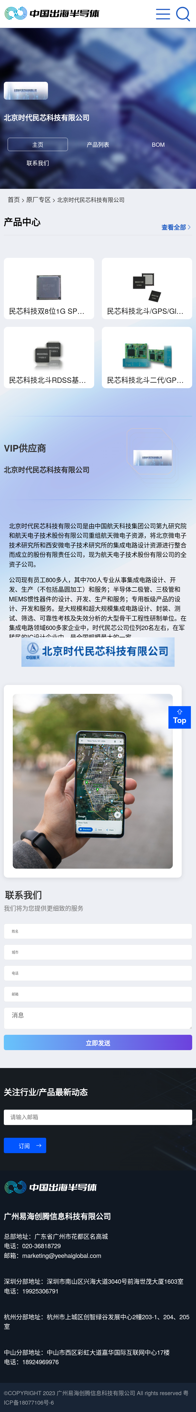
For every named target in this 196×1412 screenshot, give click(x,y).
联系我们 (38, 163)
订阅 (24, 1146)
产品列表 (98, 144)
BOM (158, 144)
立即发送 (98, 1043)
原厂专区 (38, 199)
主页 (37, 144)
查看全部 (174, 227)
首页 (14, 199)
